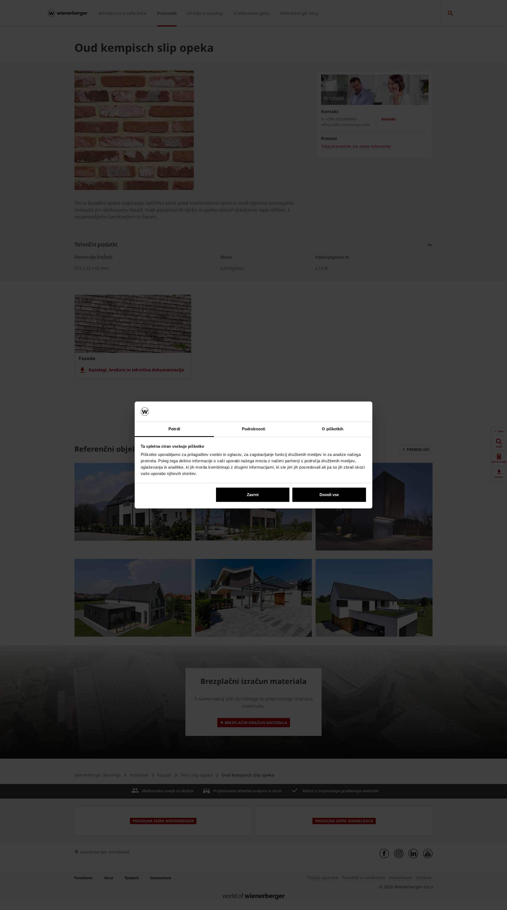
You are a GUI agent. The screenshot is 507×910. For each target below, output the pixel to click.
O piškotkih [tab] (332, 429)
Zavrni (253, 494)
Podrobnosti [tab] (253, 429)
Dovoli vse (329, 494)
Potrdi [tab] (174, 429)
